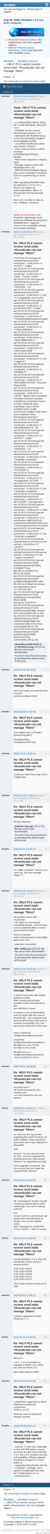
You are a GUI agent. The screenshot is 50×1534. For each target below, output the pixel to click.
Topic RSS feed (14, 86)
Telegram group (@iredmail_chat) (21, 49)
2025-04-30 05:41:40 (25, 232)
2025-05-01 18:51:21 (25, 1108)
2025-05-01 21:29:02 (25, 1238)
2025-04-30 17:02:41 (25, 795)
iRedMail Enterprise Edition (22, 39)
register (26, 81)
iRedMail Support (28, 61)
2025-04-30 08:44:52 (25, 670)
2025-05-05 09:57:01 (25, 1426)
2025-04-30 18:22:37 (25, 891)
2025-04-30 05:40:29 (25, 96)
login (16, 81)
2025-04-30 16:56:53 (25, 753)
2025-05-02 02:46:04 (25, 1337)
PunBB (24, 1515)
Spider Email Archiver (25, 215)
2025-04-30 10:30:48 (25, 711)
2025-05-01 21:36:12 (25, 1295)
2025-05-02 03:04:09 (25, 1381)
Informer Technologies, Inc (24, 1517)
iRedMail (9, 5)
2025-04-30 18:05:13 (25, 849)
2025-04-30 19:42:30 (25, 969)
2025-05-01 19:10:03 (25, 1180)
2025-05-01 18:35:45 (25, 1066)
